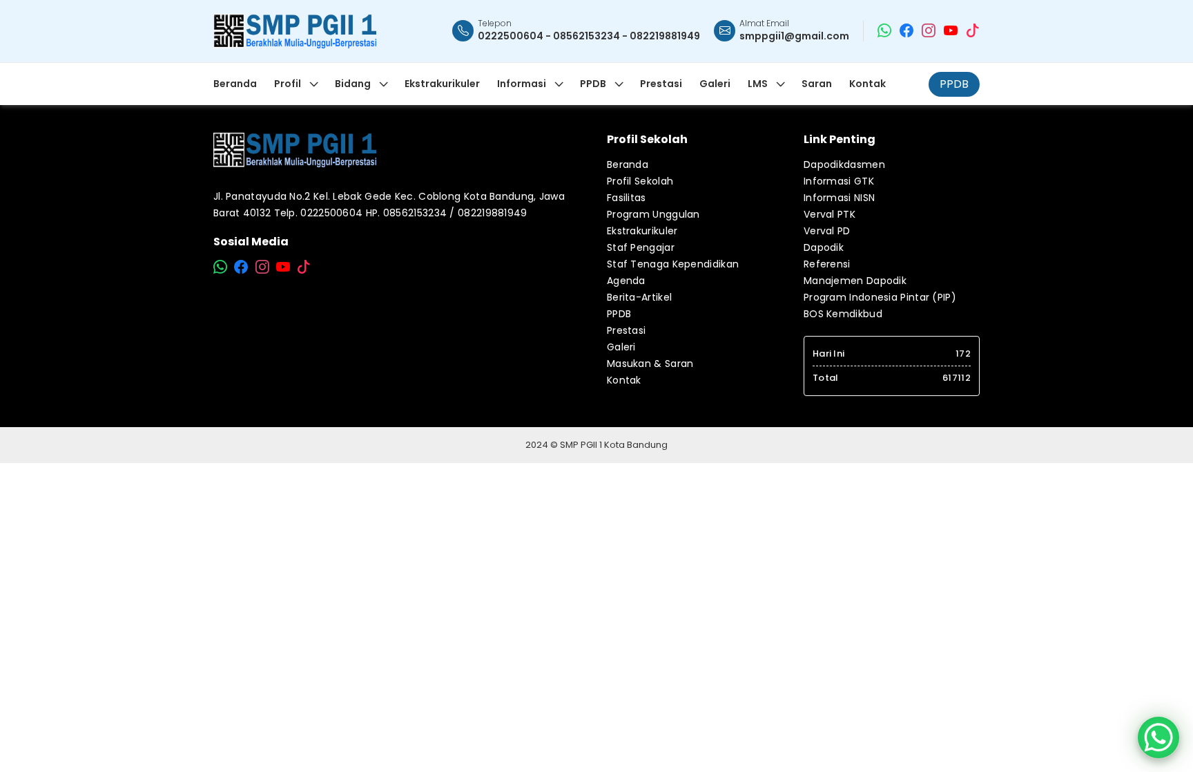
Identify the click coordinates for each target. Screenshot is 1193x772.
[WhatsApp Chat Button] (1158, 737)
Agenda (626, 281)
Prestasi (626, 330)
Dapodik (824, 247)
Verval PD (827, 231)
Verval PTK (829, 214)
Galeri (621, 347)
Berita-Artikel (639, 297)
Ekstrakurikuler (642, 231)
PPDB (954, 84)
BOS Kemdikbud (843, 314)
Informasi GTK (839, 181)
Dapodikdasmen (844, 164)
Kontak (624, 380)
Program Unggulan (653, 214)
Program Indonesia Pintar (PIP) (880, 297)
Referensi (827, 264)
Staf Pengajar (641, 247)
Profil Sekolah (640, 181)
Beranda (627, 164)
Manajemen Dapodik (855, 281)
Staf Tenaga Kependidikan (673, 264)
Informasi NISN (839, 198)
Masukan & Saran (650, 363)
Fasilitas (626, 198)
